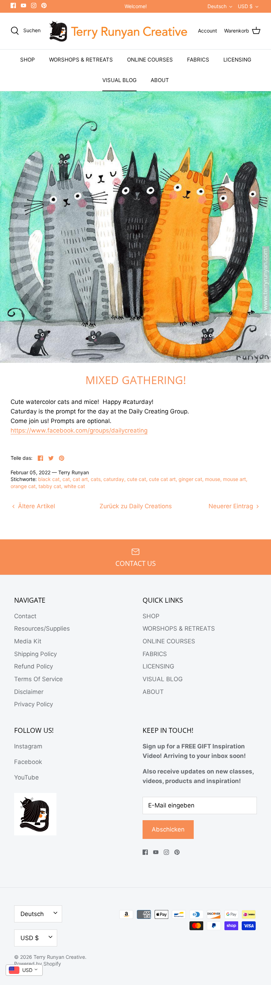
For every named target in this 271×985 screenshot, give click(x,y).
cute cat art (162, 479)
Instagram (28, 746)
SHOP (27, 59)
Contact (25, 616)
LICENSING (237, 59)
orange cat (23, 486)
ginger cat (190, 479)
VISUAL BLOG (119, 80)
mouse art (234, 479)
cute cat (136, 479)
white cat (74, 486)
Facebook (28, 761)
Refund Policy (33, 666)
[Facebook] (13, 5)
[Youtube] (23, 5)
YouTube (26, 777)
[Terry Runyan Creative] (119, 31)
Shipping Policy (35, 653)
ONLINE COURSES (150, 59)
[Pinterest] (44, 5)
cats (96, 479)
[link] (79, 430)
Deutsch (217, 6)
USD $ (245, 6)
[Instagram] (33, 5)
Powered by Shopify (37, 964)
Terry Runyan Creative (59, 957)
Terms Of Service (38, 679)
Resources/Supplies (42, 628)
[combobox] (24, 970)
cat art (80, 479)
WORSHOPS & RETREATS (81, 59)
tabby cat (49, 486)
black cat (49, 479)
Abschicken (168, 829)
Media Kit (27, 641)
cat (66, 479)
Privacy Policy (33, 704)
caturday (113, 479)
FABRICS (198, 59)
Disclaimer (28, 691)
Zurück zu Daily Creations (136, 506)
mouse (212, 479)
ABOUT (160, 80)
